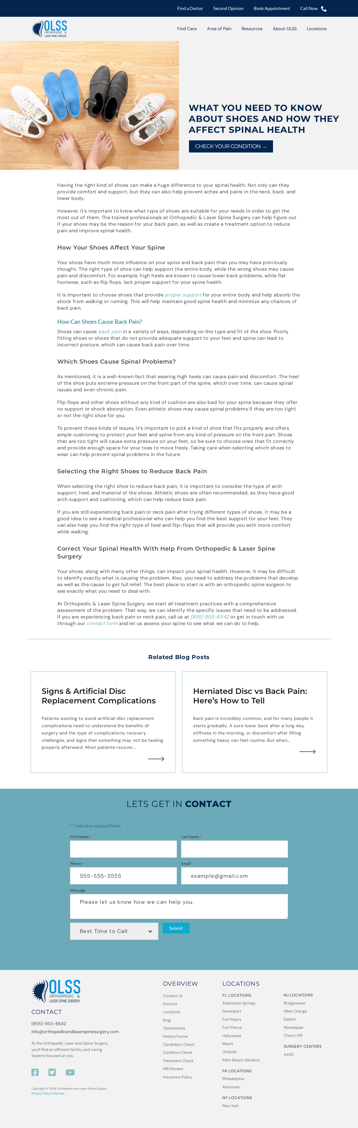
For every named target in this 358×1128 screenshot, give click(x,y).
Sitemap (58, 1093)
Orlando (229, 1052)
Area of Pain (219, 29)
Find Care (187, 29)
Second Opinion (228, 8)
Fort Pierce (232, 1027)
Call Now (309, 8)
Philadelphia (233, 1078)
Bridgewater (295, 1003)
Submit (176, 928)
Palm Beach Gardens (241, 1060)
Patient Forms (175, 1036)
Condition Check (177, 1052)
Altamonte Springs (238, 1003)
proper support (182, 295)
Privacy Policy (40, 1093)
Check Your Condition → (231, 146)
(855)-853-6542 (48, 1024)
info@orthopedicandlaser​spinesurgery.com (75, 1032)
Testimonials (174, 1028)
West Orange (295, 1011)
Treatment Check (178, 1060)
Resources (252, 29)
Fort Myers (231, 1019)
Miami (227, 1043)
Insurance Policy (177, 1077)
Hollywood (231, 1035)
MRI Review (173, 1068)
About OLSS (285, 29)
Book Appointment (272, 8)
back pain (110, 331)
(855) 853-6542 (209, 617)
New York (230, 1105)
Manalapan (293, 1027)
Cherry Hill (293, 1035)
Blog (167, 1020)
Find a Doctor (190, 8)
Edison (290, 1019)
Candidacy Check (179, 1044)
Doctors (170, 1003)
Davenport (231, 1011)
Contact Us (173, 995)
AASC (289, 1054)
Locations (317, 29)
